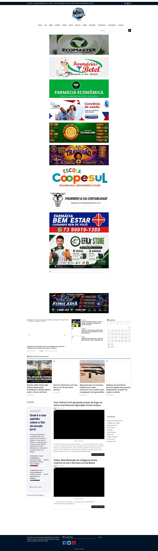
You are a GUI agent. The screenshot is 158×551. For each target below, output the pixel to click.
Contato (121, 25)
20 (122, 337)
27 (122, 341)
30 (109, 344)
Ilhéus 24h (110, 434)
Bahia (51, 25)
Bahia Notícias (111, 432)
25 (115, 341)
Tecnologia (112, 25)
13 (122, 334)
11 (115, 334)
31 (112, 344)
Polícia (64, 25)
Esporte (77, 25)
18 (115, 337)
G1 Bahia (110, 430)
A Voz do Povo (111, 441)
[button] (30, 335)
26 (119, 341)
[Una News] (79, 13)
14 (126, 334)
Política (57, 25)
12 (119, 334)
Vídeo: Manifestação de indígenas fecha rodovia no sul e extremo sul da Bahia (75, 461)
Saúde (85, 25)
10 (112, 334)
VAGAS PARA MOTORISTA (115, 421)
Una (45, 25)
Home (40, 25)
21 (126, 337)
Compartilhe (80, 441)
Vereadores (102, 25)
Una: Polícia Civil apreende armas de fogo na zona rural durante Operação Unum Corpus (78, 404)
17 (112, 337)
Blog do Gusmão (112, 437)
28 (126, 341)
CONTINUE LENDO (98, 454)
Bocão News (111, 427)
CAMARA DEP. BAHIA (113, 423)
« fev (108, 347)
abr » (112, 347)
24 (112, 341)
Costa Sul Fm (111, 439)
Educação (92, 25)
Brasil (71, 25)
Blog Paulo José (112, 425)
